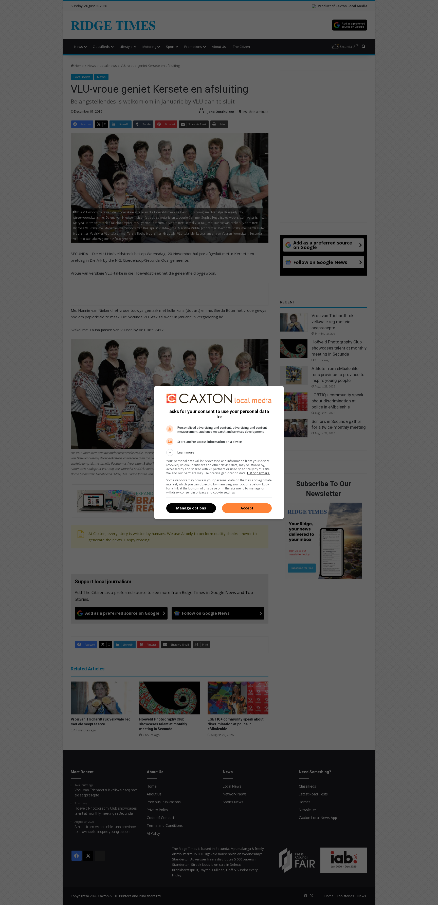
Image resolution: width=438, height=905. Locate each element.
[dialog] (219, 452)
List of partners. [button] (258, 473)
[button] (219, 452)
